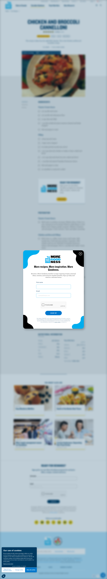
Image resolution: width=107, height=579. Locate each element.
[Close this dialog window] (80, 253)
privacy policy (58, 322)
